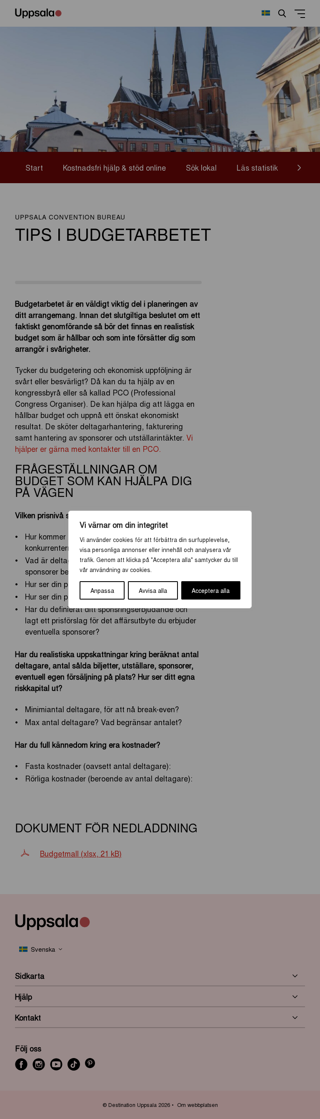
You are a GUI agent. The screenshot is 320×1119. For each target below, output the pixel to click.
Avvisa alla (153, 590)
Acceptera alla (211, 590)
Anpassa (102, 590)
